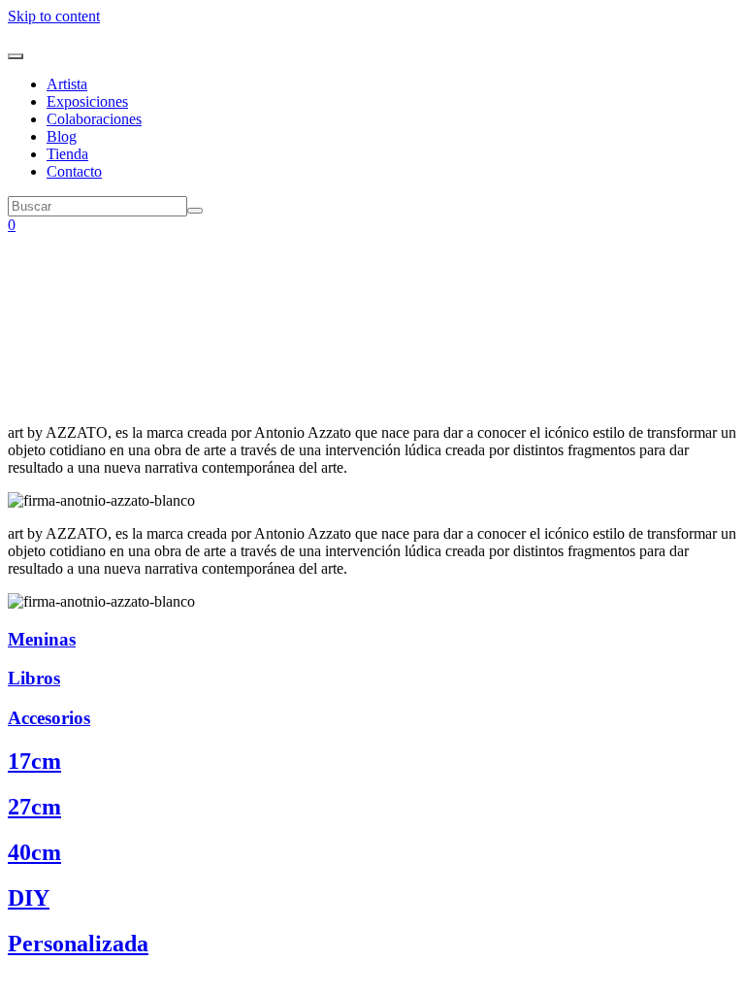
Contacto (74, 171)
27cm (34, 806)
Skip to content (54, 16)
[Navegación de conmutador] (15, 56)
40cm (34, 852)
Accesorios (49, 718)
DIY (28, 898)
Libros (34, 678)
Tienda (67, 154)
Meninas (42, 639)
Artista (67, 84)
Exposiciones (87, 101)
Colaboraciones (94, 119)
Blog (62, 136)
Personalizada (78, 943)
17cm (34, 761)
